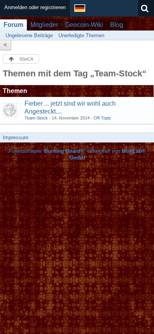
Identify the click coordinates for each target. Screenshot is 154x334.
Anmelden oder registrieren (35, 7)
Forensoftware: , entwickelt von (77, 154)
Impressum (15, 137)
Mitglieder (44, 24)
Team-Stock (36, 118)
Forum (13, 24)
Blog (116, 24)
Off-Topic (102, 118)
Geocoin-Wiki (84, 24)
